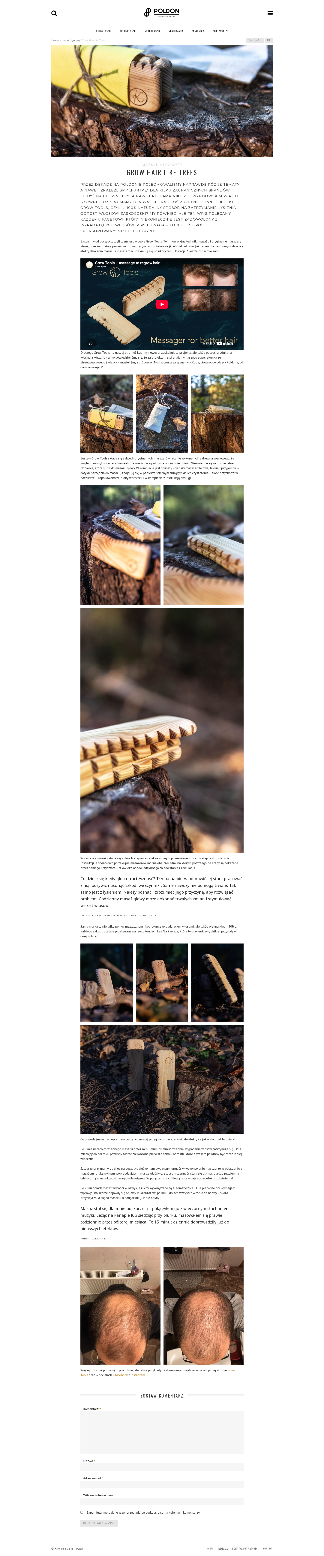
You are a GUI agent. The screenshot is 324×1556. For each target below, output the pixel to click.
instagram (137, 1375)
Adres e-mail (93, 1478)
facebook (122, 1375)
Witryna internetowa (98, 1495)
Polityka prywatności (245, 1548)
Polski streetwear (72, 1549)
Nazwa (89, 1461)
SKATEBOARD (176, 30)
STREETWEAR (103, 30)
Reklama (223, 1548)
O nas (210, 1548)
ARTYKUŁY (218, 30)
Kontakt (268, 1548)
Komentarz (92, 1409)
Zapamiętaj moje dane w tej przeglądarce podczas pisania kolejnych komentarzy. (143, 1512)
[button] (106, 414)
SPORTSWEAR (152, 30)
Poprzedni (254, 40)
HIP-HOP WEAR (128, 30)
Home (54, 40)
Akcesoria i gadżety (70, 40)
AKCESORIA (198, 30)
